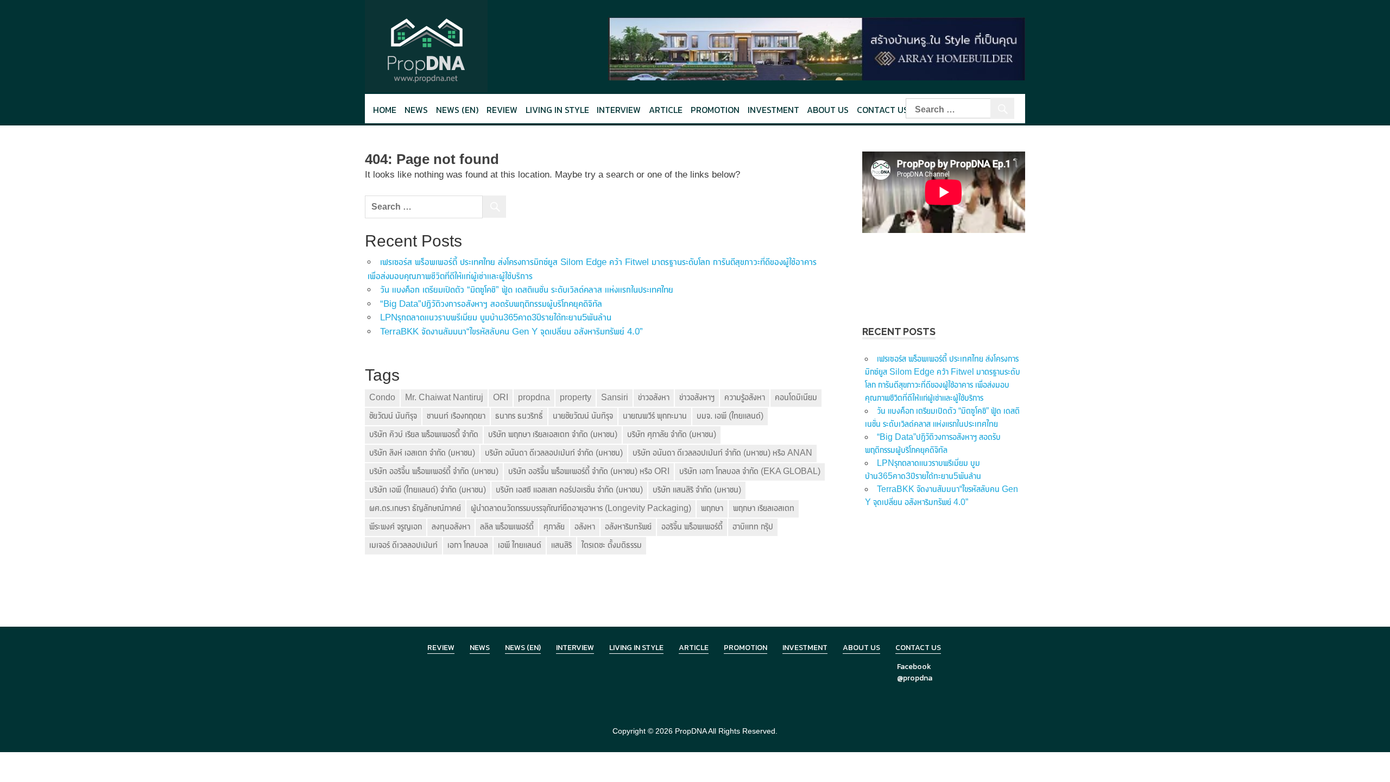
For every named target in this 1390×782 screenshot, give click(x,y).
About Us (828, 109)
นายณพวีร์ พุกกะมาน (655, 415)
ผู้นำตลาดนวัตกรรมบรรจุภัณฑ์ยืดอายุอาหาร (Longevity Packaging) (581, 508)
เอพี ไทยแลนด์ (519, 545)
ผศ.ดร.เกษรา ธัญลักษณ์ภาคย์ (415, 508)
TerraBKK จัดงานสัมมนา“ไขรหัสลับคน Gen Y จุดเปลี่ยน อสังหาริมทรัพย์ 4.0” (511, 331)
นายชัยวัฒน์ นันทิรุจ (583, 415)
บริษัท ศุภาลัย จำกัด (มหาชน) (671, 434)
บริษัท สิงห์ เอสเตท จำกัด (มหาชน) (422, 452)
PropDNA (690, 731)
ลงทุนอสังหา (451, 526)
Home (384, 109)
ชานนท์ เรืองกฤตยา (456, 415)
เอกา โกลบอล (467, 545)
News (416, 109)
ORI (500, 397)
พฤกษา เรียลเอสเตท (763, 508)
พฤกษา (712, 508)
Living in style (557, 109)
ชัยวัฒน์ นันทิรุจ (393, 415)
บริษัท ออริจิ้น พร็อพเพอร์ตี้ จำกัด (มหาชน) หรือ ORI (588, 471)
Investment (773, 109)
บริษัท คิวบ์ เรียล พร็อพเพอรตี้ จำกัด (423, 434)
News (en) (457, 109)
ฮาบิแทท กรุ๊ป (752, 526)
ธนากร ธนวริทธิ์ (519, 415)
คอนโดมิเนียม (796, 397)
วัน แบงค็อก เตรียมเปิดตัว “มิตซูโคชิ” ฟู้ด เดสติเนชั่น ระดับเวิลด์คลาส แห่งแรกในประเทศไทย (526, 290)
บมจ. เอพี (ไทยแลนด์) (730, 415)
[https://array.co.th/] (816, 48)
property (575, 397)
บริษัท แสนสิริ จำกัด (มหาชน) (697, 489)
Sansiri (614, 397)
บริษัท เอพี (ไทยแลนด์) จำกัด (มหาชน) (427, 489)
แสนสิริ (561, 545)
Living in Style (636, 647)
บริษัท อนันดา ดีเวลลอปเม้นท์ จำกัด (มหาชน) (554, 452)
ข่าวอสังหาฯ (697, 397)
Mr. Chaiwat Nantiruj (444, 397)
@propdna (914, 678)
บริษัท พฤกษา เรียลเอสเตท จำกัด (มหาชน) (552, 434)
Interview (619, 109)
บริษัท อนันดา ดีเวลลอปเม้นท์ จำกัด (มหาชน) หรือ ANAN (722, 452)
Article (666, 109)
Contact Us (882, 109)
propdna (534, 397)
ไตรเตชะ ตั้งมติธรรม (612, 545)
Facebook (914, 666)
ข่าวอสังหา (653, 397)
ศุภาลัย (554, 526)
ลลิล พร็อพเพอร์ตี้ (507, 526)
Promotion (715, 109)
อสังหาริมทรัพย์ (628, 526)
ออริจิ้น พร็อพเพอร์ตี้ (692, 526)
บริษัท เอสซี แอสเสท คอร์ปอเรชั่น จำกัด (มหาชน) (569, 489)
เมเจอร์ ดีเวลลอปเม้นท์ (403, 545)
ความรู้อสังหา (744, 397)
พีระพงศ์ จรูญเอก (395, 526)
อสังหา (584, 526)
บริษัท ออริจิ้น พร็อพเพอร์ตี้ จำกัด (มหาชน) (433, 471)
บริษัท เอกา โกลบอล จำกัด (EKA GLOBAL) (749, 471)
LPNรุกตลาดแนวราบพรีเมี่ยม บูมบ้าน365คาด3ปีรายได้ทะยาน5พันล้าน (495, 317)
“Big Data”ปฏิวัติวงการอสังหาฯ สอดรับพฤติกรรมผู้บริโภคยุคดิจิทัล (491, 304)
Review (501, 109)
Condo (382, 397)
